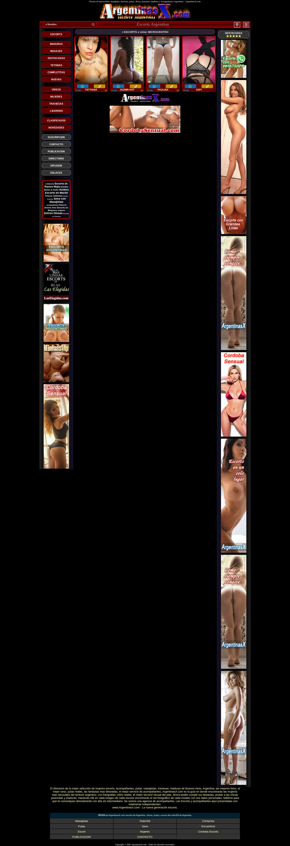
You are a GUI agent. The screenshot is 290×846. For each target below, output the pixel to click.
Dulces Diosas (53, 213)
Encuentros (208, 826)
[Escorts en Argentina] (233, 193)
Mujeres (145, 831)
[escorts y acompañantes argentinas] (145, 101)
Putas (81, 826)
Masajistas (81, 821)
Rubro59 (145, 821)
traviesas (163, 788)
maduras (175, 788)
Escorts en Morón (56, 192)
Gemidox (64, 187)
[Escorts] (56, 341)
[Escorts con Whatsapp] (233, 77)
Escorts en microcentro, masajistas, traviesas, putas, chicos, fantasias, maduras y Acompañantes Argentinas (136, 1)
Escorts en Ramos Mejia (56, 185)
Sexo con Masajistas (58, 200)
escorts (110, 788)
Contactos (208, 821)
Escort (81, 831)
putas (138, 788)
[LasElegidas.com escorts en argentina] (56, 301)
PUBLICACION (81, 836)
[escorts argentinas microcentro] (145, 19)
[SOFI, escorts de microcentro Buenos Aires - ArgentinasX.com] (199, 60)
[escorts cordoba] (145, 132)
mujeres (61, 210)
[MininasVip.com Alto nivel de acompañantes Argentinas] (56, 381)
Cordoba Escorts (208, 831)
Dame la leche (51, 190)
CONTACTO (144, 836)
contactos (49, 184)
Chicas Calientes (54, 196)
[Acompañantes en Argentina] (233, 349)
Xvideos (64, 189)
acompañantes (52, 205)
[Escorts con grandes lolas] (233, 233)
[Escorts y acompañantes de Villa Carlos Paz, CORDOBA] (56, 467)
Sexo (145, 826)
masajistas (149, 788)
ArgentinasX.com (193, 1)
